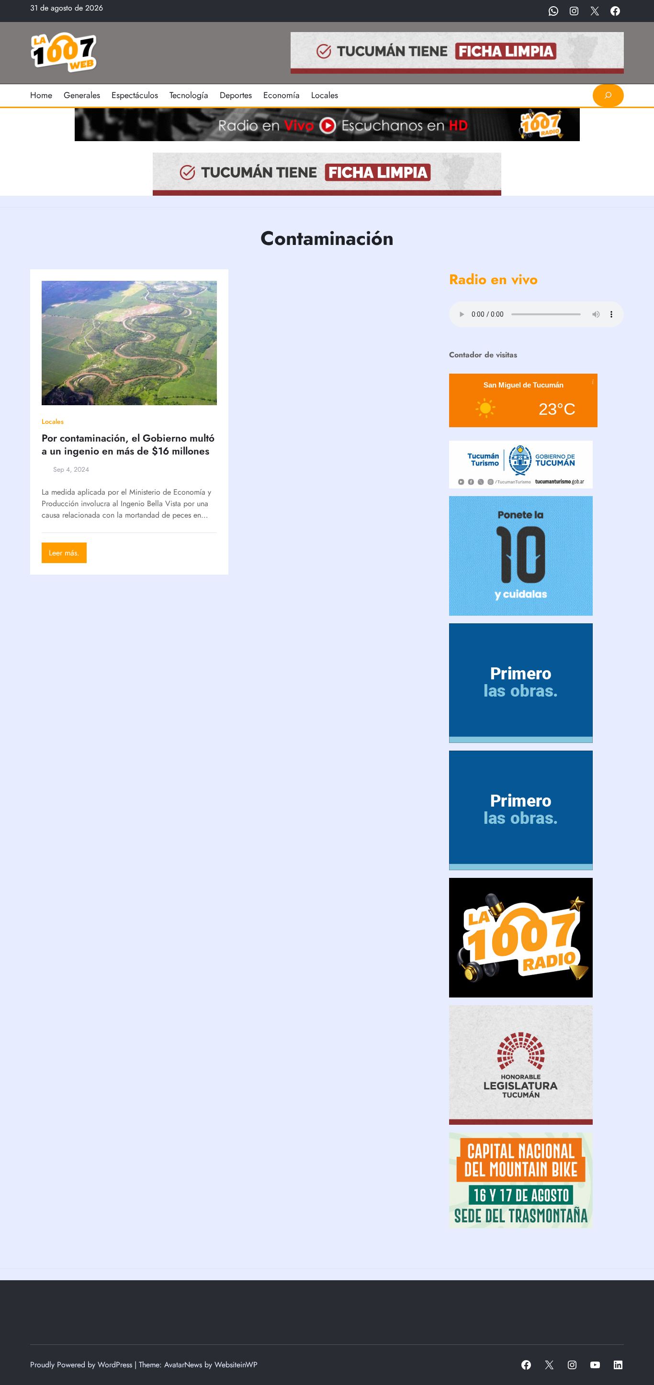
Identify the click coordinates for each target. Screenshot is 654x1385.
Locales (53, 421)
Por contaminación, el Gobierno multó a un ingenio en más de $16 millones (128, 445)
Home (41, 95)
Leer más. (68, 555)
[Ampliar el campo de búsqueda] (608, 95)
